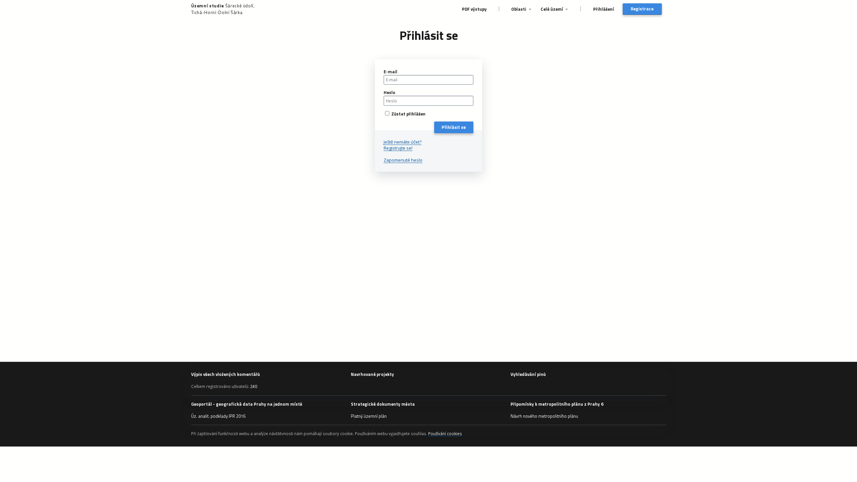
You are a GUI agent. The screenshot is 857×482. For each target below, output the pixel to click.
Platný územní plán (369, 416)
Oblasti (518, 9)
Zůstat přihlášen (407, 113)
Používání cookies (445, 433)
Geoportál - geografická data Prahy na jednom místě (246, 404)
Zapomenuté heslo (403, 160)
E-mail (390, 71)
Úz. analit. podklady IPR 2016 (218, 416)
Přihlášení (603, 9)
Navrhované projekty (372, 374)
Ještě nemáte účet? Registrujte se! (402, 145)
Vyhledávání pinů (528, 374)
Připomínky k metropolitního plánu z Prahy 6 (557, 404)
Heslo (389, 92)
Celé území (552, 9)
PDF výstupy (474, 9)
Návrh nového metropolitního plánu (544, 416)
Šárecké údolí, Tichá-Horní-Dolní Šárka (223, 9)
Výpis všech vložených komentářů (225, 374)
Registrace (642, 8)
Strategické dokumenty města (383, 404)
